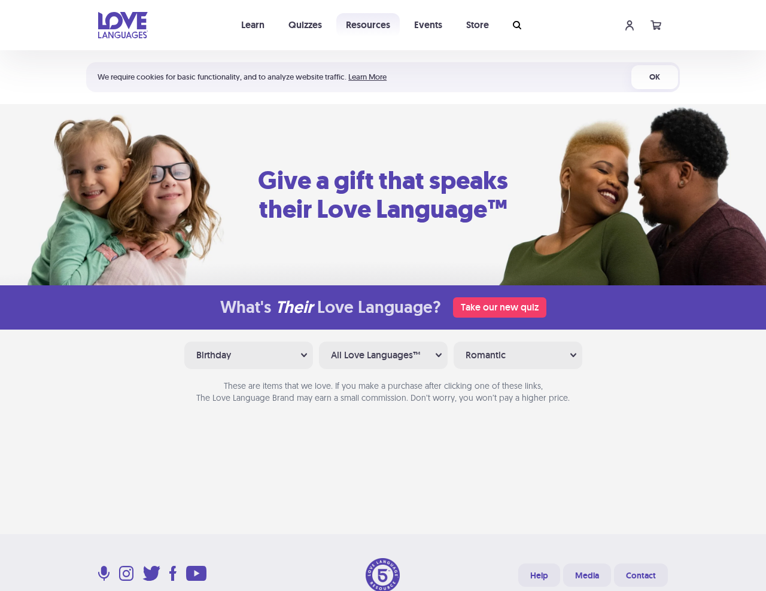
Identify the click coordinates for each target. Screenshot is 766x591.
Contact (641, 575)
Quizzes (305, 25)
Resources (368, 25)
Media (587, 575)
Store (477, 25)
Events (428, 25)
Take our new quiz (500, 307)
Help (539, 575)
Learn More (367, 77)
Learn (253, 25)
